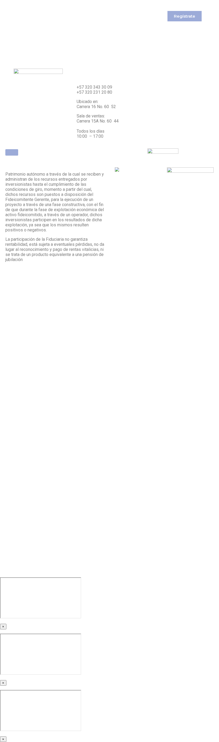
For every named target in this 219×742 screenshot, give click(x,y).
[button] (184, 16)
